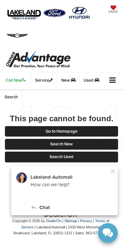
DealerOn (53, 221)
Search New (61, 144)
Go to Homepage (61, 131)
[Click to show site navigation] (112, 80)
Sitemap (70, 221)
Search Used (61, 157)
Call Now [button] (14, 80)
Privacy (86, 221)
